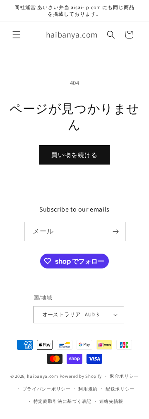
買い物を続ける (74, 155)
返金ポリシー (124, 376)
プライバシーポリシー (46, 389)
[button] (16, 35)
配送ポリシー (120, 389)
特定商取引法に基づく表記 (62, 401)
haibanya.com (42, 376)
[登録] (116, 231)
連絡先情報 (111, 401)
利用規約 (88, 389)
